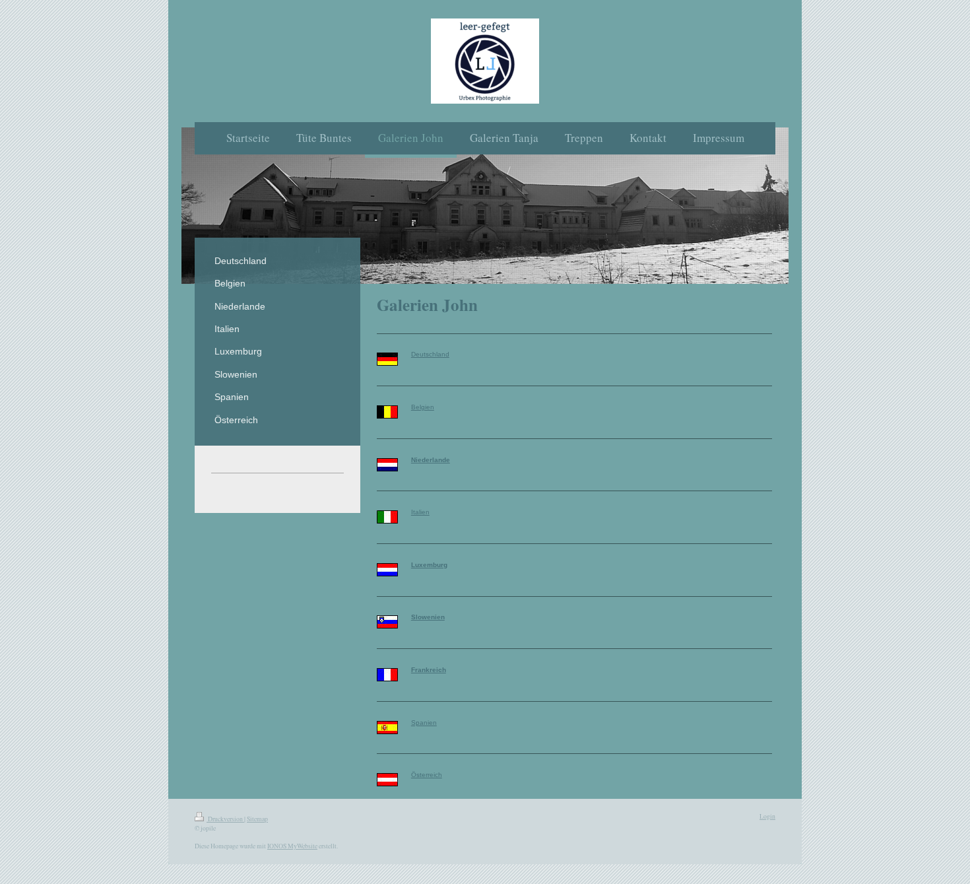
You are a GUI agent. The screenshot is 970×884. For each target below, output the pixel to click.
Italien (420, 512)
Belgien (422, 407)
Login (767, 816)
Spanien (424, 722)
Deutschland (430, 354)
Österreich (426, 774)
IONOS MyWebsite (292, 846)
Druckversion (225, 819)
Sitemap (257, 819)
